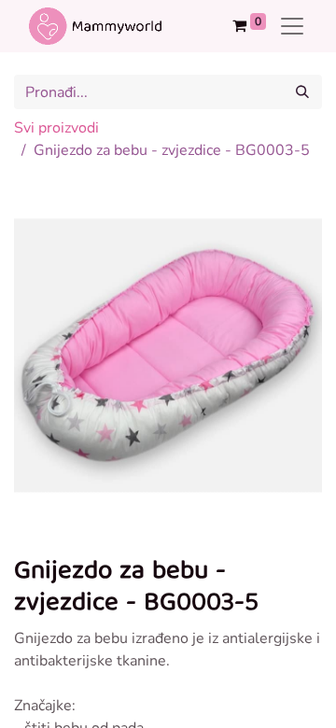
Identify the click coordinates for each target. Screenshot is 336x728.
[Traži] (302, 92)
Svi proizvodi (56, 128)
